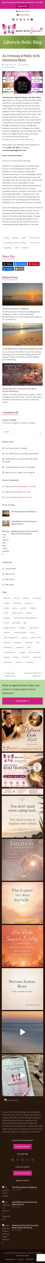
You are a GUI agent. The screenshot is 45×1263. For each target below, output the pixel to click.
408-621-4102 (24, 11)
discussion (29, 603)
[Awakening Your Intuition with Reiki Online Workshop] (22, 374)
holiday (28, 613)
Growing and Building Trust (8, 674)
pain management (11, 637)
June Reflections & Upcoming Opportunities (22, 348)
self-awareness (9, 652)
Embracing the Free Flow (26, 486)
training (15, 657)
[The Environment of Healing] (22, 294)
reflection (28, 642)
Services (21, 1259)
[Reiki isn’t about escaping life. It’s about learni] (22, 1032)
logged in (16, 423)
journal (6, 623)
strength (22, 652)
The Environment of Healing (15, 308)
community (17, 603)
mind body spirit (20, 632)
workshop (29, 662)
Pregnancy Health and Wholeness (31, 674)
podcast (24, 637)
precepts (7, 642)
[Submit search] (40, 433)
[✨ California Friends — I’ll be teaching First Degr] (22, 774)
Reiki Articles (10, 574)
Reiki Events (9, 579)
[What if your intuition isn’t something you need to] (22, 860)
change (6, 603)
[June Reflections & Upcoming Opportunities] (22, 334)
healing (15, 238)
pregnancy (8, 247)
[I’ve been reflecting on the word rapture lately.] (22, 903)
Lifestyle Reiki (10, 67)
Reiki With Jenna (26, 139)
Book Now (29, 1259)
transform (26, 657)
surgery (6, 657)
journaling (16, 623)
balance (17, 598)
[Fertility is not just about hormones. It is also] (22, 946)
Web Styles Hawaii (22, 1255)
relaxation (20, 647)
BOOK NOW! (23, 15)
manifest (22, 628)
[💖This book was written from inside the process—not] (22, 1075)
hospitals (7, 618)
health (23, 238)
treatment (37, 657)
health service (34, 238)
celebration (37, 598)
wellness (25, 247)
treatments (8, 662)
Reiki (17, 247)
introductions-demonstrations (15, 242)
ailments (7, 598)
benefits (26, 598)
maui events (35, 242)
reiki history (8, 647)
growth (23, 608)
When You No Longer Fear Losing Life (20, 472)
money (32, 632)
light (25, 623)
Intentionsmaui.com (10, 139)
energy (6, 238)
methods (7, 632)
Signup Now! (22, 6)
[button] (41, 29)
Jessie (7, 497)
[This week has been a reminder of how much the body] (22, 989)
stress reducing (34, 652)
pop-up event (36, 637)
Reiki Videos (9, 584)
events (14, 608)
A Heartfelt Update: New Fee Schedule (20, 467)
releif (29, 647)
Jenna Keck (25, 65)
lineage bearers (9, 628)
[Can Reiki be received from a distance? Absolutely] (22, 731)
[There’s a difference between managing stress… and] (22, 817)
